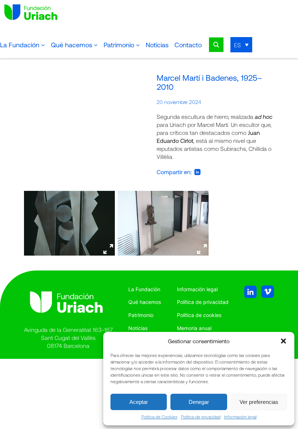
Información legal (240, 416)
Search (216, 44)
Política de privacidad (201, 416)
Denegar (199, 402)
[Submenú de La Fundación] (43, 45)
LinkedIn (197, 172)
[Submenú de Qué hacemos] (96, 45)
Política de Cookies (159, 416)
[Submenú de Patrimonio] (138, 45)
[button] (283, 341)
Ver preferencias (258, 402)
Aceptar (138, 402)
